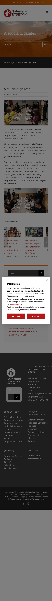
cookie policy (16, 304)
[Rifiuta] (47, 280)
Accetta (16, 316)
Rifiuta (36, 316)
